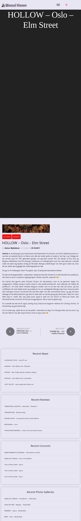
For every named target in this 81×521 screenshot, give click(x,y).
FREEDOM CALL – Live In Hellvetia (24, 332)
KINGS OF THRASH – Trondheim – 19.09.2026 (20, 499)
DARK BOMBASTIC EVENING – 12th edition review (22, 452)
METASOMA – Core (11, 424)
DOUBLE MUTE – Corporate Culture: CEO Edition (21, 418)
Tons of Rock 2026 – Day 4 (13, 465)
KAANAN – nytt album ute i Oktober (17, 366)
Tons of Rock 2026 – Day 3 (13, 471)
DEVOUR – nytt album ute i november (18, 378)
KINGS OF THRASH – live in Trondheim (18, 458)
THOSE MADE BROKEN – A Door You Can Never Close (23, 430)
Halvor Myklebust (12, 248)
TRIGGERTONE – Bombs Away (14, 412)
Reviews (16, 237)
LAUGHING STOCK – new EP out (15, 360)
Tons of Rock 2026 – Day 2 (13, 477)
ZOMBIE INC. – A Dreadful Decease (57, 332)
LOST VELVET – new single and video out (19, 384)
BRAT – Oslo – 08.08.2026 (13, 517)
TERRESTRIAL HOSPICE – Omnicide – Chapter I (20, 406)
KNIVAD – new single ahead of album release (20, 372)
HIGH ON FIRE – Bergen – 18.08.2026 (17, 505)
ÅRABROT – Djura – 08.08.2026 (15, 511)
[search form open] (66, 4)
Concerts (7, 237)
